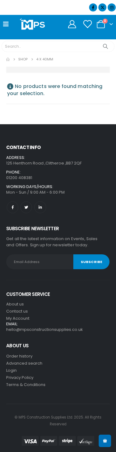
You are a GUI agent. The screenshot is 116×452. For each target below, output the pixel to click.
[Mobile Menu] (8, 24)
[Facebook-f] (12, 207)
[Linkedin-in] (40, 207)
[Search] (105, 46)
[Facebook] (93, 7)
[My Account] (72, 24)
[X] (102, 7)
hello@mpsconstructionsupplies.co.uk (44, 329)
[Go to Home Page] (8, 59)
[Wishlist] (87, 24)
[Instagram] (112, 7)
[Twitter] (26, 207)
